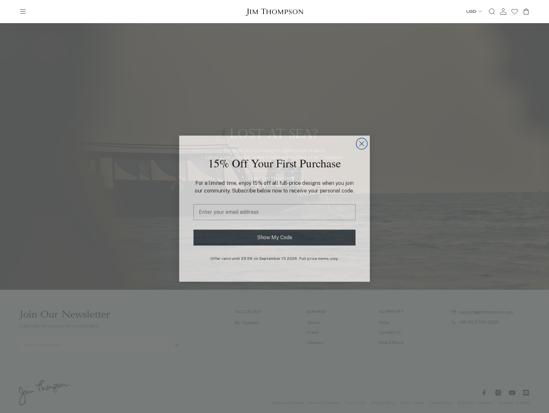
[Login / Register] (503, 11)
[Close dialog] (361, 141)
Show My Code (274, 235)
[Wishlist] (514, 11)
